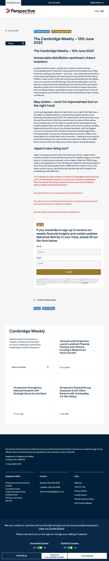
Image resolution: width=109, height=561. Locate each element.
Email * (39, 258)
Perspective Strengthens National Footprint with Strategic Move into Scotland (30, 390)
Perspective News (41, 31)
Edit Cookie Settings (83, 503)
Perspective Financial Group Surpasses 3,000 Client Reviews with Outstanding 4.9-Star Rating (75, 392)
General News (48, 308)
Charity (37, 308)
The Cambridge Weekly (61, 31)
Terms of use (79, 487)
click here (85, 282)
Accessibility (13, 3)
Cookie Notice (80, 495)
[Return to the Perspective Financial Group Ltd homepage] (20, 11)
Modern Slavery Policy (84, 499)
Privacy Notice (80, 491)
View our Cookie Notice (51, 528)
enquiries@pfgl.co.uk (54, 491)
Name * (39, 246)
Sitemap (78, 483)
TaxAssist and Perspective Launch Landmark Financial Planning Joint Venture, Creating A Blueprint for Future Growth (74, 347)
